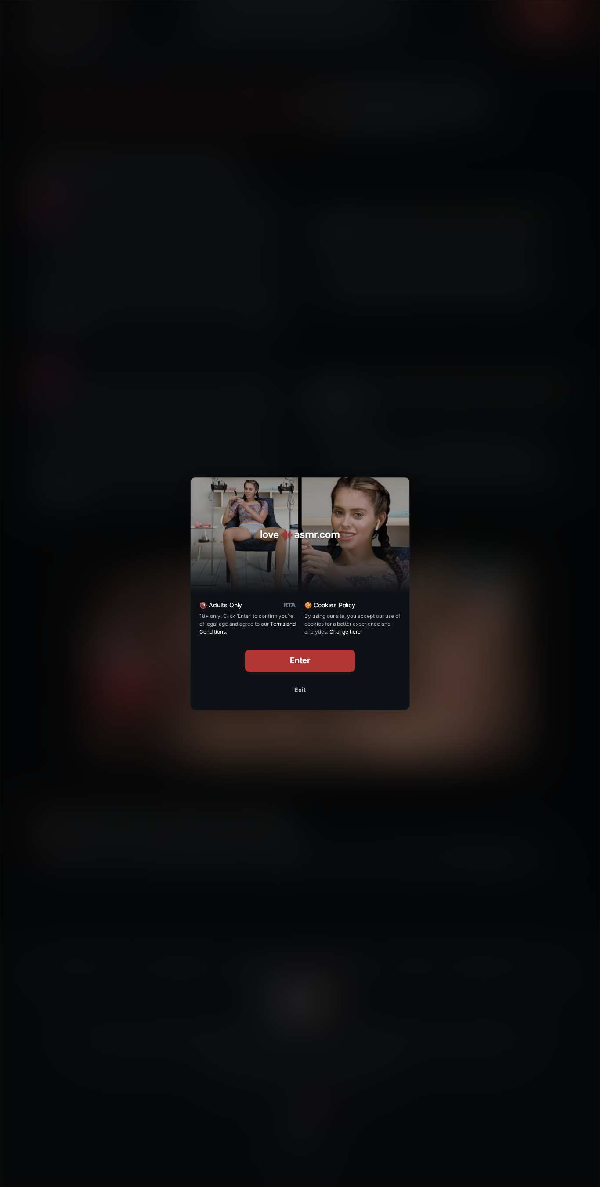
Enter (300, 660)
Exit (300, 689)
